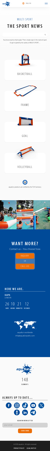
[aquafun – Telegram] (33, 412)
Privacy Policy (19, 448)
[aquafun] (6, 3)
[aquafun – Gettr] (17, 412)
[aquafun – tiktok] (25, 405)
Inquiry (25, 256)
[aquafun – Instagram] (17, 405)
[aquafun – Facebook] (9, 405)
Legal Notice (31, 448)
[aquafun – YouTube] (33, 405)
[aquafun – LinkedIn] (25, 412)
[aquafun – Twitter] (41, 405)
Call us (25, 267)
